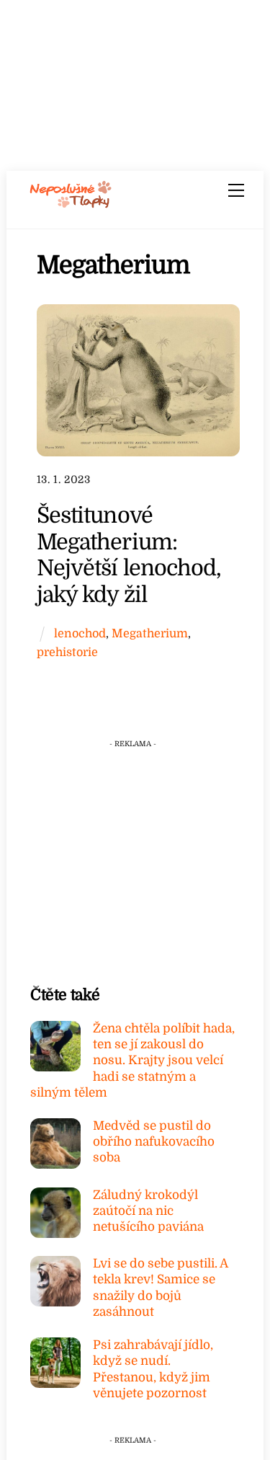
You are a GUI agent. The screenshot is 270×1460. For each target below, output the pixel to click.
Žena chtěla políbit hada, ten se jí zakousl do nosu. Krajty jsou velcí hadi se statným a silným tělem (132, 1061)
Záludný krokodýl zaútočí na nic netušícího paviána (148, 1211)
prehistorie (67, 652)
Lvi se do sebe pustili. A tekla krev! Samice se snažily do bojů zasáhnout (160, 1288)
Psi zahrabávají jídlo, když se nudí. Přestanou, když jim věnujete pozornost (153, 1369)
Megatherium (150, 633)
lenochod (80, 633)
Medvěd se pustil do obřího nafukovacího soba (154, 1141)
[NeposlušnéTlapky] (71, 203)
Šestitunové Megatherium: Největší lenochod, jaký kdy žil (129, 555)
